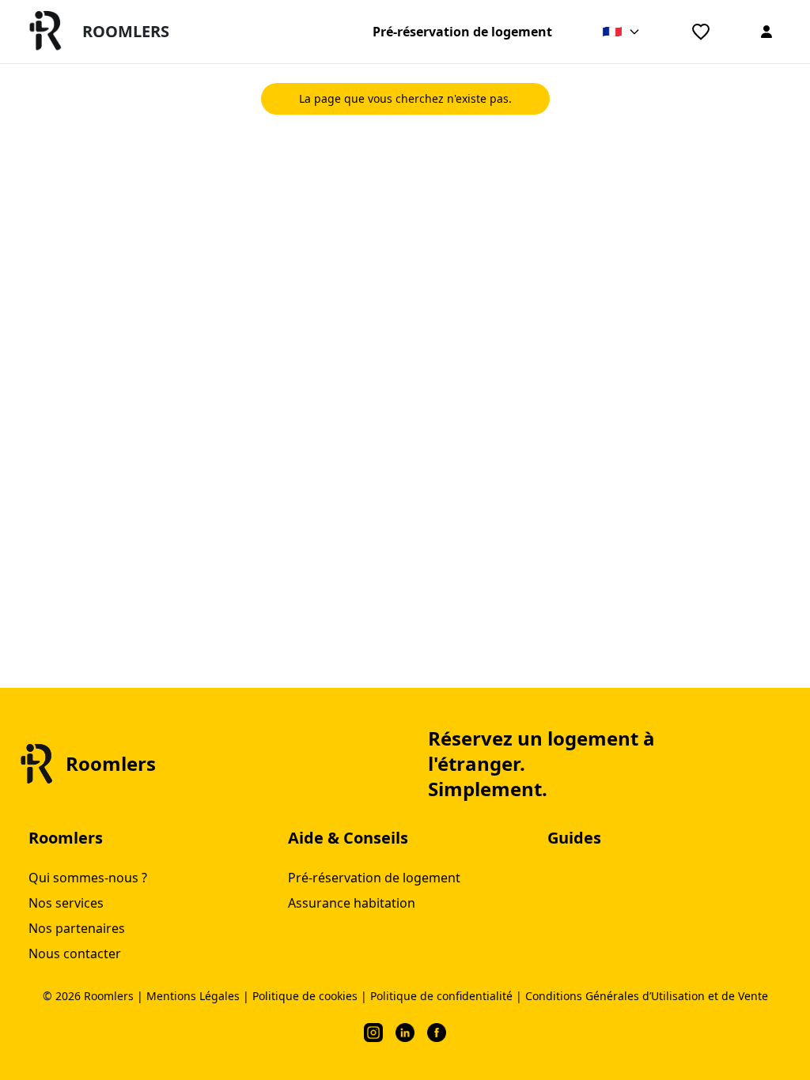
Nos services (66, 903)
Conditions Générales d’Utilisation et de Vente (646, 995)
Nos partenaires (76, 928)
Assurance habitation (351, 903)
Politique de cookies (305, 995)
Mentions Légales (193, 995)
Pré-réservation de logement (462, 31)
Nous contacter (74, 953)
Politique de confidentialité (441, 995)
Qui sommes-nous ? (87, 877)
